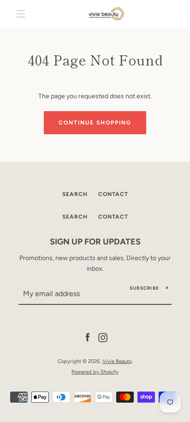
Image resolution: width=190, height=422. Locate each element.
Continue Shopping (95, 122)
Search (75, 194)
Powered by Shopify (95, 372)
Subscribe (144, 288)
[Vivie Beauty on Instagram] (102, 337)
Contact (113, 194)
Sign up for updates (95, 242)
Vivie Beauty (117, 361)
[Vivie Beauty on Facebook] (87, 337)
